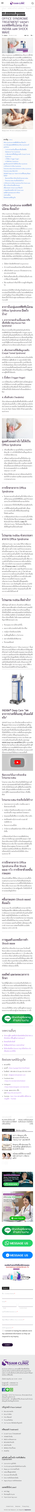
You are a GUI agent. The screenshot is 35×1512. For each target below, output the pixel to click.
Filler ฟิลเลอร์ (8, 1417)
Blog (3, 12)
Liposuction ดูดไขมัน (10, 1463)
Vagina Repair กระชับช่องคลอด (13, 1480)
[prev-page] (3, 1163)
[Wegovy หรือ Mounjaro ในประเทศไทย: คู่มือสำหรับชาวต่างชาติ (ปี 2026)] (7, 1146)
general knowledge (20, 12)
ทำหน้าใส (6, 1451)
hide (11, 139)
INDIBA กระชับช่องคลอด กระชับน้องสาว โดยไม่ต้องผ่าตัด (25, 1122)
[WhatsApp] (8, 1108)
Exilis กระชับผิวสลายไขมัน (11, 1478)
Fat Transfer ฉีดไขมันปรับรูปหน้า (13, 1423)
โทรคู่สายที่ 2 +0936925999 (10, 1385)
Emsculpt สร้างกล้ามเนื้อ (10, 1475)
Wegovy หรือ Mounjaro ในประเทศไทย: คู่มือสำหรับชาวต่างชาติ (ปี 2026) (22, 1146)
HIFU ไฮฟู (6, 1491)
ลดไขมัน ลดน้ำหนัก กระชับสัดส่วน (16, 8)
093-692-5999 (26, 1071)
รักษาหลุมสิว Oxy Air (9, 1494)
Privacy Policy (25, 1506)
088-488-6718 (14, 1071)
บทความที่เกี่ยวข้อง (8, 1130)
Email (4, 1301)
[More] (17, 1108)
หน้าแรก (4, 8)
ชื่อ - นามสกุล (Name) (8, 1293)
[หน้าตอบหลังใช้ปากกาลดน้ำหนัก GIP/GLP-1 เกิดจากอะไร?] (7, 1156)
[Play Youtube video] (17, 762)
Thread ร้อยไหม (8, 1420)
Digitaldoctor (28, 1509)
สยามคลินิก (18, 1369)
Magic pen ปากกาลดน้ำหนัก (11, 1469)
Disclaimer (17, 1506)
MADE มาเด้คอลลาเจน (10, 1439)
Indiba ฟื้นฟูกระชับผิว (10, 1472)
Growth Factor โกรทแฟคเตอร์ (12, 1433)
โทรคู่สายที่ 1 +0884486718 (10, 1383)
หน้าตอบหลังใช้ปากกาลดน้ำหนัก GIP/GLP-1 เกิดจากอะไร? (22, 1156)
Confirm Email (23, 1308)
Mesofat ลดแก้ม (8, 1411)
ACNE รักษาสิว (7, 1445)
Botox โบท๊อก (8, 1414)
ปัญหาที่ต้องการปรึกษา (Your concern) (13, 1319)
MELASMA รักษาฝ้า (9, 1442)
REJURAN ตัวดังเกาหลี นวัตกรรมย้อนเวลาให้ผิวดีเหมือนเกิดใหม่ (9, 1122)
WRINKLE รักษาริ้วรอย (10, 1448)
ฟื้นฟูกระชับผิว (21, 15)
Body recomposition (10, 12)
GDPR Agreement (7, 1327)
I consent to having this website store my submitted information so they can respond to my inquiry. (17, 1334)
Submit (7, 1345)
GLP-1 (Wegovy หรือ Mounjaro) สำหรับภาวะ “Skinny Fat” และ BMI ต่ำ (21, 1137)
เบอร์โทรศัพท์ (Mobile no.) (10, 1311)
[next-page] (6, 1163)
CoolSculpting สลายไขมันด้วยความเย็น (15, 1466)
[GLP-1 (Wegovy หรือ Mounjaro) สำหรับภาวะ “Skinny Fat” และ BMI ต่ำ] (7, 1137)
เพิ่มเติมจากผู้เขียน (21, 1130)
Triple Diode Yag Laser (10, 1497)
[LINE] (13, 1108)
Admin (5, 35)
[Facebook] (4, 1108)
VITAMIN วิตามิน (8, 1436)
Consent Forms (9, 1506)
